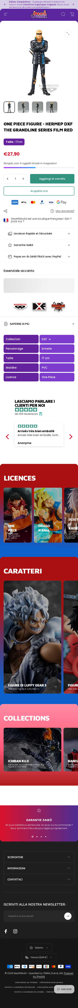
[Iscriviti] (67, 916)
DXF (46, 339)
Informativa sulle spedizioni (50, 987)
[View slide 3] (41, 836)
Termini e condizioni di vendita (29, 992)
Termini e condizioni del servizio (20, 987)
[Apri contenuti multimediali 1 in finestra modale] (67, 33)
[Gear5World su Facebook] (6, 931)
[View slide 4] (45, 836)
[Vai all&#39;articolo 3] (37, 107)
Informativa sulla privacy (51, 982)
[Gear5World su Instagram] (15, 931)
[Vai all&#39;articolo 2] (23, 107)
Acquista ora (39, 191)
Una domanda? (65, 211)
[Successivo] (73, 4)
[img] (41, 410)
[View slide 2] (37, 836)
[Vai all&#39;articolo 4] (51, 107)
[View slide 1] (32, 836)
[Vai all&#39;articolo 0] (9, 107)
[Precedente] (5, 4)
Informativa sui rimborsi (26, 982)
